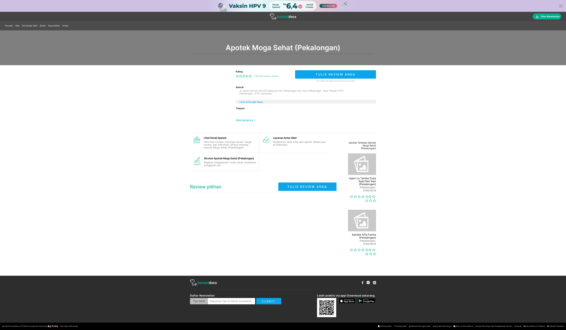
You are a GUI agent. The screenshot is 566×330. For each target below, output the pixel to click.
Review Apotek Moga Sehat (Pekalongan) (229, 158)
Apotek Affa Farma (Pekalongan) (364, 236)
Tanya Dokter (54, 25)
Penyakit (9, 25)
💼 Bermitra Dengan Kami (420, 326)
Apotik (43, 25)
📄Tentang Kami (385, 326)
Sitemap (518, 326)
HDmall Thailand (557, 326)
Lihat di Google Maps (251, 101)
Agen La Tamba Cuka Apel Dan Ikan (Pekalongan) (362, 181)
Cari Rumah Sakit (29, 25)
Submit (268, 301)
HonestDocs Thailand (535, 326)
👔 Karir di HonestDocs (463, 326)
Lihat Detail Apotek (215, 137)
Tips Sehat (199, 301)
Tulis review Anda (335, 74)
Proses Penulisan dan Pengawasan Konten (493, 326)
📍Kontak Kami (400, 326)
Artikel (65, 25)
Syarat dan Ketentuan (442, 326)
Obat (17, 25)
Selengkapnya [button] (244, 120)
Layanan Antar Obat (285, 137)
